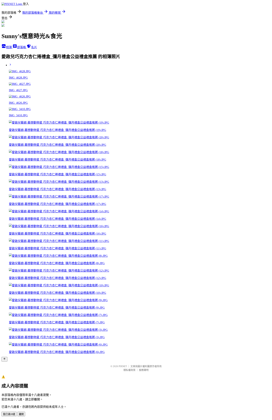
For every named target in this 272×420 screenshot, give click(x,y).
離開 (21, 414)
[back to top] (4, 359)
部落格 (22, 47)
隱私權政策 (129, 370)
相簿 (9, 47)
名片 (34, 47)
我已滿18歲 (9, 414)
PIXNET (123, 366)
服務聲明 (144, 370)
